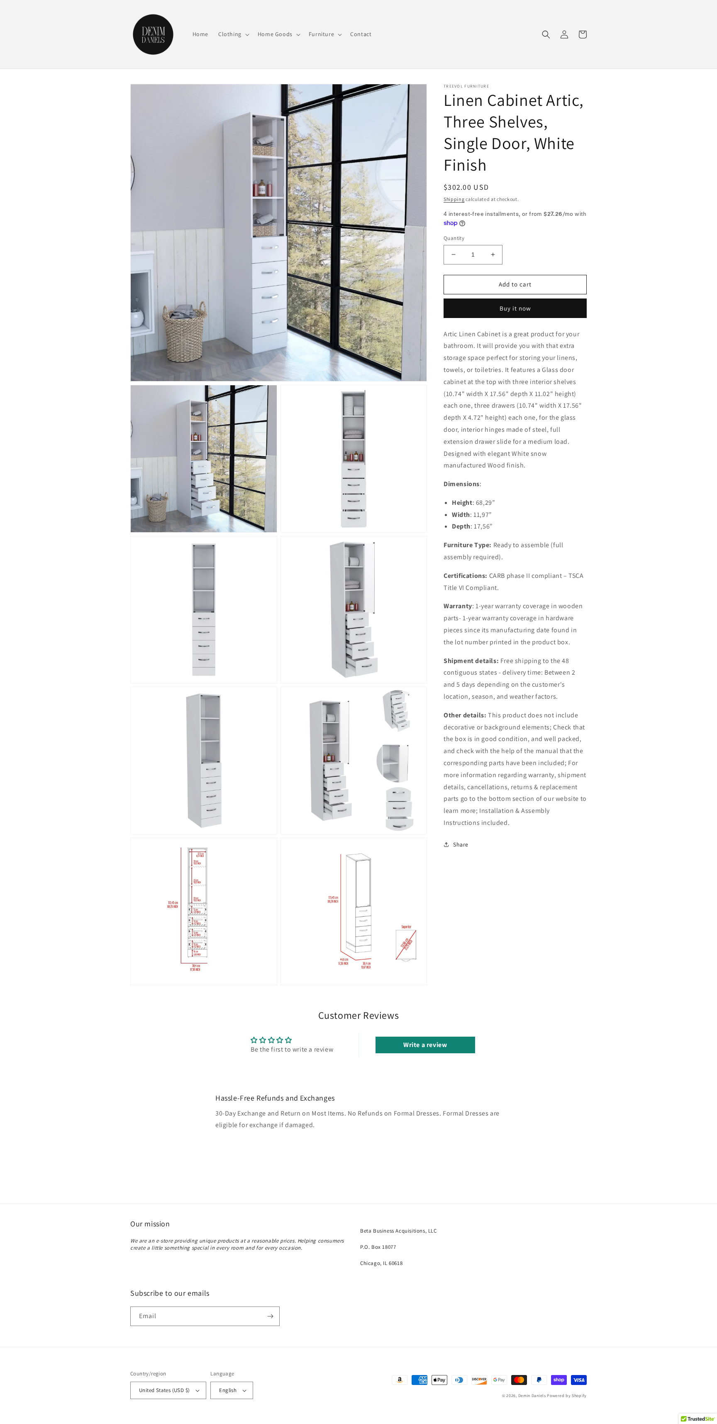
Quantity (454, 238)
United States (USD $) (164, 1390)
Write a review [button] (425, 1044)
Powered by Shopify (567, 1395)
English (228, 1390)
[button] (233, 34)
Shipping (454, 199)
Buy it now (515, 308)
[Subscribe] (270, 1316)
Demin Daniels (532, 1395)
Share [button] (460, 844)
